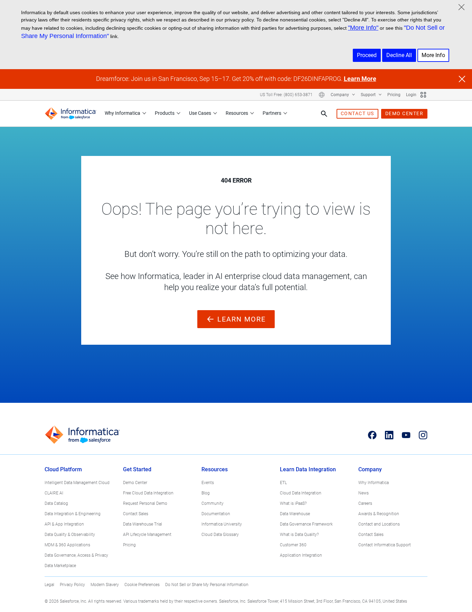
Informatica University (221, 524)
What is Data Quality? (299, 534)
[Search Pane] (324, 114)
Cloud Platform (63, 469)
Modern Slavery (105, 584)
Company (340, 94)
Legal (49, 584)
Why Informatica (122, 113)
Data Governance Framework (306, 524)
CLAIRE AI (54, 493)
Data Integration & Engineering (73, 513)
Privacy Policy (72, 584)
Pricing (393, 94)
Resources (237, 113)
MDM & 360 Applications (67, 545)
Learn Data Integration (308, 469)
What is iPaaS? (293, 503)
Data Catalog (56, 503)
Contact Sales (135, 513)
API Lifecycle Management (147, 534)
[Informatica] (70, 113)
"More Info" (363, 27)
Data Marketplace (60, 565)
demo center (404, 113)
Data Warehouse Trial (142, 524)
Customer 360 (293, 545)
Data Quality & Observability (70, 534)
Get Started (137, 469)
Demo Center (135, 482)
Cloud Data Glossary (220, 534)
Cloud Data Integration (300, 493)
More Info (433, 55)
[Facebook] (372, 434)
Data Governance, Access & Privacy (76, 555)
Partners (272, 113)
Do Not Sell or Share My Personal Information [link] (206, 584)
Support (369, 94)
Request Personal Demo (145, 503)
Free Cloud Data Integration (148, 493)
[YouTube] (406, 434)
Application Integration (301, 555)
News (363, 493)
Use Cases (200, 113)
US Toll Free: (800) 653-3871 (286, 94)
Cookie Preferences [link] (142, 584)
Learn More (360, 78)
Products (164, 113)
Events (207, 482)
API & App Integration (64, 524)
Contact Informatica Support (384, 545)
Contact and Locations (379, 524)
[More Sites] (423, 95)
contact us (357, 113)
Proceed (367, 55)
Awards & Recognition (378, 513)
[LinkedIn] (389, 434)
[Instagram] (423, 434)
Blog (205, 493)
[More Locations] (321, 95)
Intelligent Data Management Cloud (77, 482)
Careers (365, 503)
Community (212, 503)
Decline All (399, 55)
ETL (283, 482)
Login (411, 94)
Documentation (215, 513)
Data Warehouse (295, 513)
